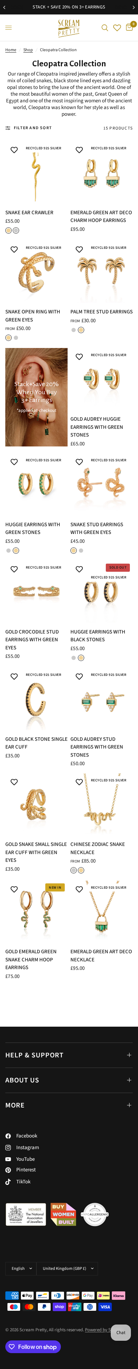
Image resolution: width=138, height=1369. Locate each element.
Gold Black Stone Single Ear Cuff (36, 743)
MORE (15, 1105)
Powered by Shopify (104, 1330)
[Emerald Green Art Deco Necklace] (101, 912)
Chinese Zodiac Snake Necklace (97, 848)
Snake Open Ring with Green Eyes (32, 316)
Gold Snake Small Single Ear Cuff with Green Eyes (36, 852)
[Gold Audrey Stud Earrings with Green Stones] (101, 699)
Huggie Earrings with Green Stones (32, 528)
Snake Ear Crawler (29, 212)
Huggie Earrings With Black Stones (97, 636)
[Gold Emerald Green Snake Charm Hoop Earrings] (36, 912)
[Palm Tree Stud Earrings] (101, 272)
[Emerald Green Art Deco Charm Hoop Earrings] (101, 173)
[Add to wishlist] (14, 150)
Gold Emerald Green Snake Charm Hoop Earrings (31, 959)
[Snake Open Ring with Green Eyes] (36, 272)
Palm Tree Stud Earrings (101, 312)
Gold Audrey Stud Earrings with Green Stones (96, 747)
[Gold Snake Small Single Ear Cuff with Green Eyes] (36, 804)
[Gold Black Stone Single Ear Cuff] (36, 699)
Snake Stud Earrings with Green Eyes (96, 528)
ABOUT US (22, 1080)
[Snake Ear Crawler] (36, 173)
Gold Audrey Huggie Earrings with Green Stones (96, 427)
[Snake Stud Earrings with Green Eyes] (101, 485)
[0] (128, 27)
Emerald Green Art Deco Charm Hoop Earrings (101, 216)
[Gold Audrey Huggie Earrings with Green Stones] (101, 379)
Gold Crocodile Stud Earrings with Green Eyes (32, 640)
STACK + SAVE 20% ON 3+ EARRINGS (69, 7)
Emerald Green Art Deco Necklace (101, 955)
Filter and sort (33, 128)
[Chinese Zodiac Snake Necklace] (101, 804)
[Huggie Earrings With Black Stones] (101, 592)
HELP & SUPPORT (34, 1055)
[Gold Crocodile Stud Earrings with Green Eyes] (36, 592)
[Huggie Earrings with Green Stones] (36, 485)
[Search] (105, 27)
